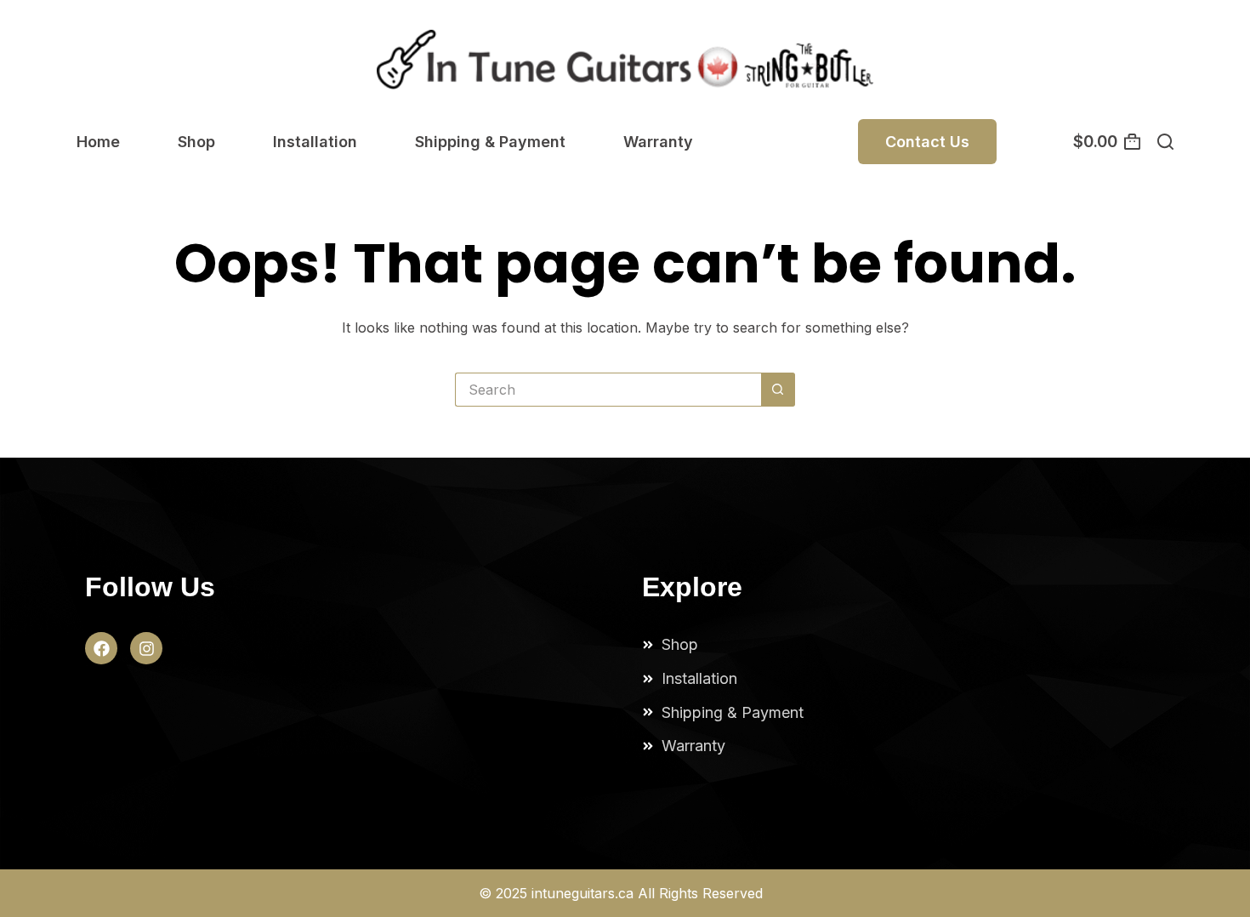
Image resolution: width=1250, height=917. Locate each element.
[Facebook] (101, 648)
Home (98, 142)
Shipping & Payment (490, 142)
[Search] (1165, 142)
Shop (196, 142)
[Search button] (778, 390)
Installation (315, 142)
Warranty (658, 142)
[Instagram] (146, 648)
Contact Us (927, 142)
